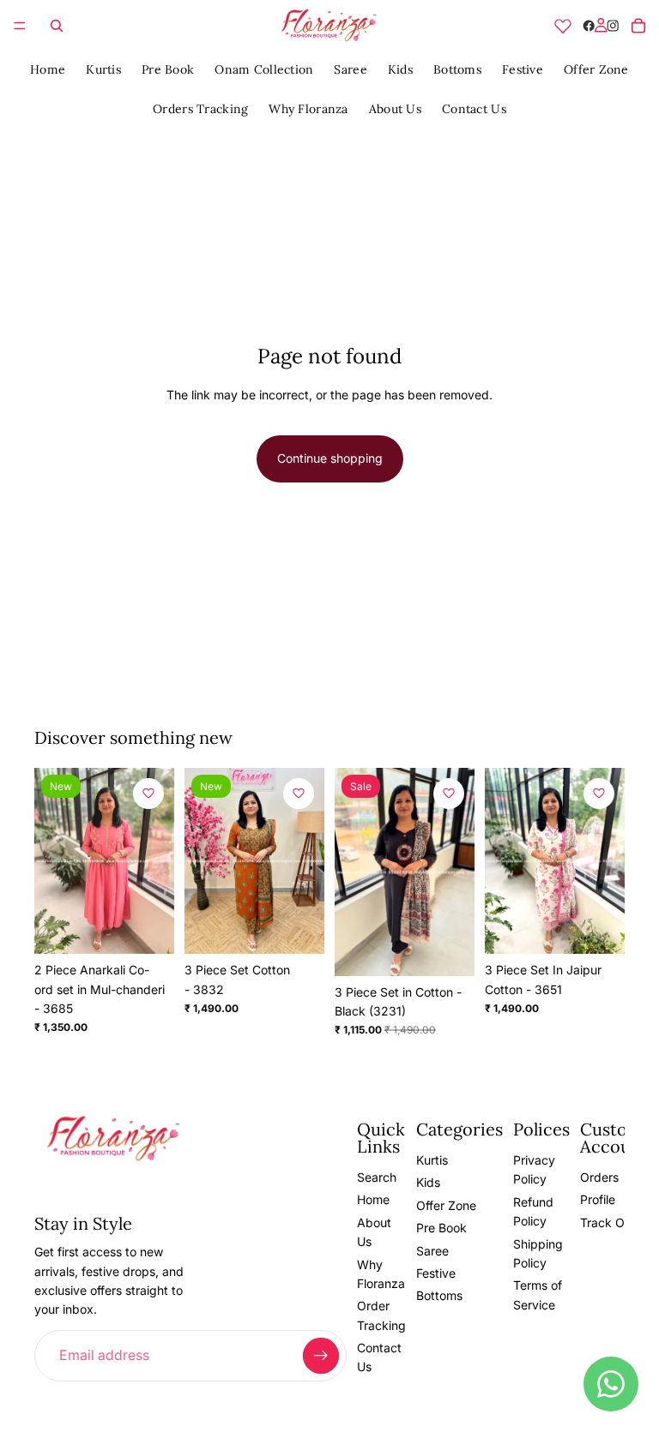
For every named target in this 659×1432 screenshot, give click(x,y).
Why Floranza (308, 109)
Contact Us (474, 109)
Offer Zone (596, 69)
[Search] (57, 26)
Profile (597, 1200)
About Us (395, 109)
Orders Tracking (200, 109)
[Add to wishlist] (148, 793)
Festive (522, 69)
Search (376, 1177)
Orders (599, 1177)
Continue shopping (330, 458)
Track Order (614, 1222)
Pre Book (168, 69)
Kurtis (103, 69)
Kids (400, 69)
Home (47, 69)
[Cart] (638, 26)
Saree (350, 69)
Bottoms (457, 69)
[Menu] (19, 25)
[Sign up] (321, 1356)
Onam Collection (264, 69)
